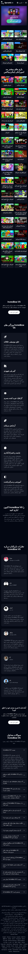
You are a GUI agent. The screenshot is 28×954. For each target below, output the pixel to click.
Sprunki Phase (14, 934)
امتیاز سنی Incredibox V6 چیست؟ (12, 879)
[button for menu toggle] (26, 3)
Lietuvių (10, 951)
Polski (19, 942)
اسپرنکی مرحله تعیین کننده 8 (20, 930)
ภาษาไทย (5, 942)
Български (4, 949)
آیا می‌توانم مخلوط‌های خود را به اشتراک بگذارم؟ (13, 782)
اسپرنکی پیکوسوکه (5, 928)
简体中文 (23, 937)
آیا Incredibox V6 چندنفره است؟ (11, 892)
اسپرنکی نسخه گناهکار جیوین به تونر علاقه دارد (14, 921)
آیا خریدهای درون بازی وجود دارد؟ (11, 817)
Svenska (8, 946)
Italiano (23, 938)
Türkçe (23, 942)
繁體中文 (5, 938)
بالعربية (9, 942)
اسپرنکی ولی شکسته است (7, 930)
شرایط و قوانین (18, 909)
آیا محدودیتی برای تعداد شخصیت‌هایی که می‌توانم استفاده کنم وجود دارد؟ (13, 873)
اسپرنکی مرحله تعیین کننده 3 (20, 923)
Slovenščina (15, 949)
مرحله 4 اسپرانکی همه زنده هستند (18, 912)
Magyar (3, 946)
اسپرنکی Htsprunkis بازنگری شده (8, 919)
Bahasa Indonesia (12, 940)
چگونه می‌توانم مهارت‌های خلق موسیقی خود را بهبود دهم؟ (13, 824)
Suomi (20, 946)
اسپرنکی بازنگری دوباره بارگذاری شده (14, 916)
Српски (23, 947)
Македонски (16, 951)
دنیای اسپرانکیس (21, 932)
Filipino (21, 944)
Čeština (24, 946)
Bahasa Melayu (21, 940)
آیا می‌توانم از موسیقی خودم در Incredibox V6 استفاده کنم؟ (11, 836)
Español (18, 937)
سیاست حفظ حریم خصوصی (7, 909)
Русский (5, 940)
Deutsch (9, 937)
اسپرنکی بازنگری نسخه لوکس (10, 932)
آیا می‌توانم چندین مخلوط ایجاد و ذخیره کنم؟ (12, 865)
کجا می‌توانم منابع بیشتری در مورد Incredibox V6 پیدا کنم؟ (11, 885)
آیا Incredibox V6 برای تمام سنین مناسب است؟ (11, 789)
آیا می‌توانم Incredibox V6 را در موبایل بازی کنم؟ (13, 804)
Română (25, 944)
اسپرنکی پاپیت (22, 918)
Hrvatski (10, 949)
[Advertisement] (14, 282)
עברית (9, 947)
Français (14, 937)
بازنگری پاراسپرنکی (6, 912)
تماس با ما (24, 909)
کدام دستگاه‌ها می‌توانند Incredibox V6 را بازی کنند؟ (13, 844)
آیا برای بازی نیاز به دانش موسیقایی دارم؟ (12, 811)
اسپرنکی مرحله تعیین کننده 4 (7, 923)
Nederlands (15, 944)
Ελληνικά (5, 947)
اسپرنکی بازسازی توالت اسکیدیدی (10, 918)
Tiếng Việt (3, 944)
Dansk (16, 946)
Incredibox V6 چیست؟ (9, 750)
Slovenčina (18, 947)
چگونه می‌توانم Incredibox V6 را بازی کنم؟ (12, 775)
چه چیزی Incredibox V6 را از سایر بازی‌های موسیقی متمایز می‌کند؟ (12, 796)
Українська (9, 944)
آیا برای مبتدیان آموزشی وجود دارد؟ (12, 830)
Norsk (12, 946)
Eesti (20, 949)
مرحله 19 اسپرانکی (8, 914)
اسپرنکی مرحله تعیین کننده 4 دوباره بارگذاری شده (14, 925)
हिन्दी (16, 942)
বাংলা (13, 942)
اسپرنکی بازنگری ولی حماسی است (19, 928)
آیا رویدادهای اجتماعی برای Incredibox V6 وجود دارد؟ (13, 858)
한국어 (13, 938)
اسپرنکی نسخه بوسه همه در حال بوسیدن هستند (14, 927)
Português (18, 938)
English (4, 937)
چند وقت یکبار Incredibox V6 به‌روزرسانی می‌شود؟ (10, 851)
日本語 (9, 938)
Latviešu (24, 949)
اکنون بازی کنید (14, 21)
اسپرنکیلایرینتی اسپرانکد (22, 919)
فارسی (13, 947)
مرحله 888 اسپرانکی (19, 914)
